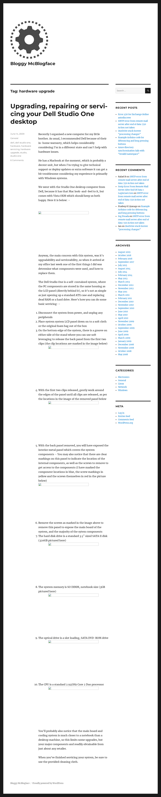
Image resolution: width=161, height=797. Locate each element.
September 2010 (126, 308)
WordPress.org (125, 423)
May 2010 (123, 315)
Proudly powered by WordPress (48, 783)
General (14, 138)
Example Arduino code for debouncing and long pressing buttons (133, 140)
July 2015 (122, 265)
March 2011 (124, 295)
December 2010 (125, 301)
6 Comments (17, 160)
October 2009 (125, 324)
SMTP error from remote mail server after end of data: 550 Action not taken (133, 124)
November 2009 (126, 321)
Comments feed (126, 419)
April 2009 (123, 334)
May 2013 (122, 278)
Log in (121, 413)
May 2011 (122, 291)
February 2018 (125, 258)
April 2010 (123, 318)
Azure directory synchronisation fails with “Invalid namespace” (131, 150)
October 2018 (124, 255)
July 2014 (122, 272)
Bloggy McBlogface (32, 63)
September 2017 (126, 262)
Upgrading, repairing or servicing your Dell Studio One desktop (58, 113)
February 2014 (125, 275)
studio (23, 152)
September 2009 (126, 328)
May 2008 (123, 354)
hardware (15, 146)
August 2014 (124, 268)
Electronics (123, 377)
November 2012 (126, 288)
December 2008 (126, 344)
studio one (15, 156)
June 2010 (123, 311)
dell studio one (23, 142)
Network (122, 387)
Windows (123, 390)
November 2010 (126, 305)
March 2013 (124, 281)
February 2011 (125, 298)
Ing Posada (123, 216)
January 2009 (124, 341)
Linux (121, 383)
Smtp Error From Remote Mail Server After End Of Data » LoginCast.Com (133, 189)
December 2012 (125, 285)
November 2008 (126, 348)
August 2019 (124, 252)
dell (12, 142)
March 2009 (124, 338)
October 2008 (124, 351)
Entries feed (124, 416)
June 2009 (123, 331)
